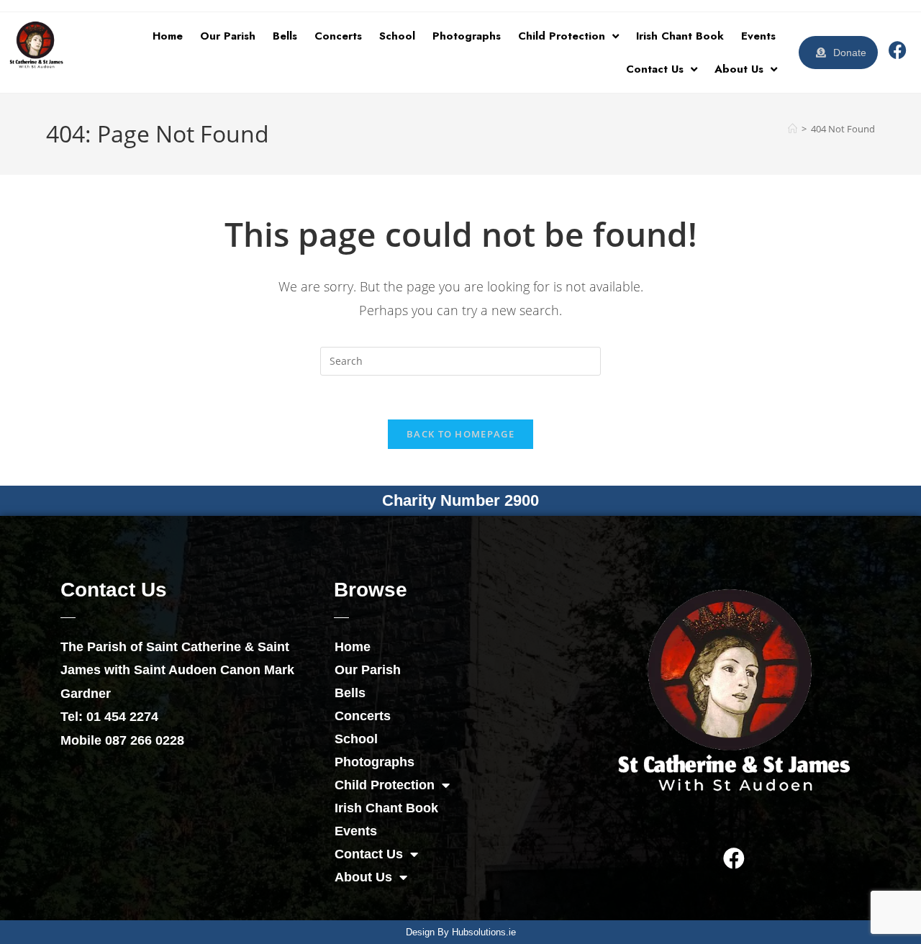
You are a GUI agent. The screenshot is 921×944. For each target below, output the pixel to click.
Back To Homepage (460, 433)
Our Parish (227, 36)
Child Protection (561, 36)
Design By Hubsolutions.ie (461, 932)
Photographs (466, 36)
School (397, 36)
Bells (285, 36)
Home (168, 36)
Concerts (338, 36)
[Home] (792, 128)
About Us (738, 69)
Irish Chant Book (680, 36)
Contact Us (655, 69)
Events (758, 36)
